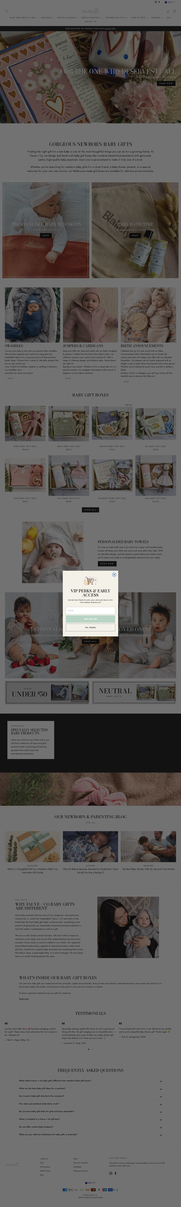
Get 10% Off (90, 619)
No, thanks (90, 627)
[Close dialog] (114, 575)
